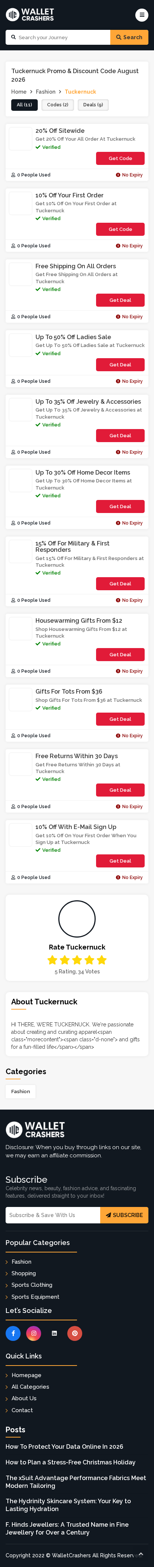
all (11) (24, 104)
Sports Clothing (32, 1285)
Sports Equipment (35, 1297)
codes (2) (57, 104)
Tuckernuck (80, 92)
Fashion (20, 1091)
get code (124, 160)
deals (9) (93, 104)
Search (132, 37)
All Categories (30, 1386)
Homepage (26, 1375)
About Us (24, 1398)
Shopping (24, 1273)
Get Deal (120, 300)
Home (19, 92)
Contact (22, 1410)
